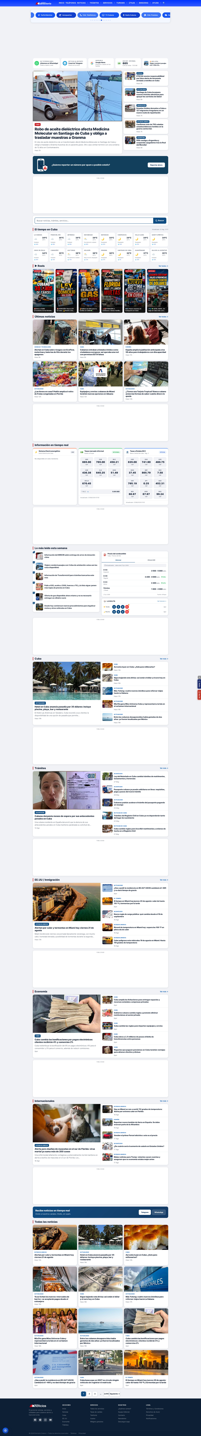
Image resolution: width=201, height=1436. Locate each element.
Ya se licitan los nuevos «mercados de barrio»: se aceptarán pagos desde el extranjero (51, 1299)
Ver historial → (161, 601)
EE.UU (64, 1418)
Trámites (94, 3)
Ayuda (155, 3)
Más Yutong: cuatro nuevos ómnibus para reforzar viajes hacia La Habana (144, 1298)
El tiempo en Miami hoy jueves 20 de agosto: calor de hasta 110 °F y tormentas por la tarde (146, 1381)
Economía (65, 1422)
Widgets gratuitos (96, 1422)
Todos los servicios (97, 1409)
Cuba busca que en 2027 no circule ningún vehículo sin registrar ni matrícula (99, 1381)
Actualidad (39, 389)
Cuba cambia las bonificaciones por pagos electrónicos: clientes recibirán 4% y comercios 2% (64, 1040)
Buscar (164, 3)
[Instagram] (45, 1420)
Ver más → (164, 659)
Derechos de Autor (153, 1412)
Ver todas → (163, 317)
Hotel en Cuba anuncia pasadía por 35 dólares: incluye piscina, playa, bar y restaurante (63, 708)
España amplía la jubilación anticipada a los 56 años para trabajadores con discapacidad (146, 351)
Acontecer (40, 812)
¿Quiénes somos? (124, 1409)
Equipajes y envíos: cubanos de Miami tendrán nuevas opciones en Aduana (97, 392)
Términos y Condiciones (154, 1409)
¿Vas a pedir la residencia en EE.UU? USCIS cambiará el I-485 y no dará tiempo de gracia (54, 1381)
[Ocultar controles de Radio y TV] (199, 677)
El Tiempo (129, 1377)
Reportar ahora (156, 165)
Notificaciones (151, 1418)
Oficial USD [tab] (151, 560)
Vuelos (92, 1418)
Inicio (61, 3)
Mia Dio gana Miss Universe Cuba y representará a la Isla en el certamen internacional (51, 1340)
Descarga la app (124, 1422)
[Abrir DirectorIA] (5, 1430)
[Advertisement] (100, 40)
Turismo (120, 3)
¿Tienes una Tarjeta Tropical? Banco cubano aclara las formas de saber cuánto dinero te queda (146, 393)
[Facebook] (35, 1420)
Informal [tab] (118, 560)
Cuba (38, 124)
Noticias (81, 3)
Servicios (107, 3)
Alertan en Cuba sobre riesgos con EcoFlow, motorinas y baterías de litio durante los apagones (54, 352)
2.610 (106, 1394)
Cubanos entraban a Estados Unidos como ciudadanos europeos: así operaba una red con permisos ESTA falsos (99, 352)
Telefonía (93, 1415)
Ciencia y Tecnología (42, 347)
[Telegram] (40, 1420)
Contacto (121, 1415)
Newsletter (122, 1418)
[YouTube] (50, 1420)
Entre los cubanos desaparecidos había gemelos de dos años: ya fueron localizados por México (100, 1340)
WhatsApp (158, 1212)
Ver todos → (163, 266)
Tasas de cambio (96, 1412)
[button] (40, 239)
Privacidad (149, 1415)
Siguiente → (115, 1394)
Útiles (132, 3)
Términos (73, 1433)
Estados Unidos (42, 924)
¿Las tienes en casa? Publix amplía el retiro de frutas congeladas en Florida (53, 392)
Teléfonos (70, 3)
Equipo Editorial (123, 1412)
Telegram (145, 1212)
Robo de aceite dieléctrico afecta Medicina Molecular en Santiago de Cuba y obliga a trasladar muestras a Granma (72, 133)
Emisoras (143, 3)
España (128, 347)
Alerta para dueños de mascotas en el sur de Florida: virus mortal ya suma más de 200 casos (65, 1150)
